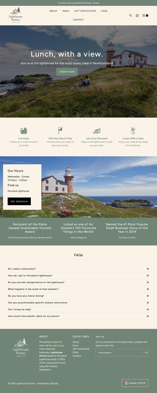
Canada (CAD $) (136, 383)
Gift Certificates (85, 11)
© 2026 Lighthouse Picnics (21, 383)
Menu (66, 11)
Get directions (19, 201)
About (53, 11)
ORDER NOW (67, 71)
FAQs (104, 11)
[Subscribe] (145, 352)
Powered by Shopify (47, 383)
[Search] (131, 15)
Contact (78, 19)
